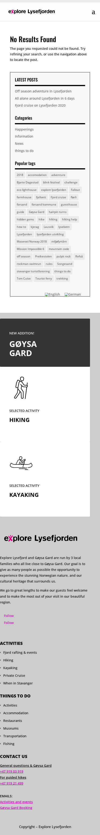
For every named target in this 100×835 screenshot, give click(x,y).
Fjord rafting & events (20, 652)
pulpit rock (64, 256)
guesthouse (69, 204)
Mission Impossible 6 (30, 249)
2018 (20, 175)
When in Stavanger (18, 683)
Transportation (15, 736)
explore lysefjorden (53, 190)
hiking (53, 219)
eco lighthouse (27, 190)
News (19, 143)
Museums (11, 728)
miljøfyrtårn (59, 241)
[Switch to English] (52, 295)
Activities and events (16, 802)
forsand (22, 204)
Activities (10, 705)
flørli (74, 197)
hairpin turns (58, 212)
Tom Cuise (24, 278)
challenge (70, 182)
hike (41, 219)
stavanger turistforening (33, 271)
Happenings (24, 129)
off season (23, 256)
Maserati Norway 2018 (32, 241)
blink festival (51, 182)
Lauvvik (49, 227)
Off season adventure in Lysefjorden (43, 91)
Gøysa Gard (36, 212)
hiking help (69, 219)
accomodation (37, 175)
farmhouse (24, 197)
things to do (24, 150)
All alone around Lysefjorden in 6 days (45, 98)
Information (24, 136)
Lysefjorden (24, 234)
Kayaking (10, 668)
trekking (62, 278)
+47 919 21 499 (11, 783)
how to (21, 227)
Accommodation (15, 713)
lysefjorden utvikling (50, 234)
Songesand (64, 264)
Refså (79, 256)
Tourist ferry (43, 278)
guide (20, 212)
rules (49, 264)
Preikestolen (43, 256)
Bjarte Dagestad (27, 182)
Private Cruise (14, 675)
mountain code (59, 249)
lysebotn (64, 227)
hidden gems (25, 219)
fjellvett (41, 197)
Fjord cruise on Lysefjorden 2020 (40, 105)
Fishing (8, 743)
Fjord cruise (58, 197)
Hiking (8, 660)
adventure (58, 175)
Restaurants (12, 720)
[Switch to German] (72, 295)
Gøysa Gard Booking (16, 807)
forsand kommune (44, 204)
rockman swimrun (29, 264)
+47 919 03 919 (11, 771)
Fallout (75, 190)
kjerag (35, 227)
